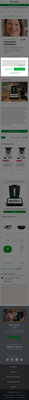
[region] (14, 67)
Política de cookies (21, 65)
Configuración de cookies (14, 72)
